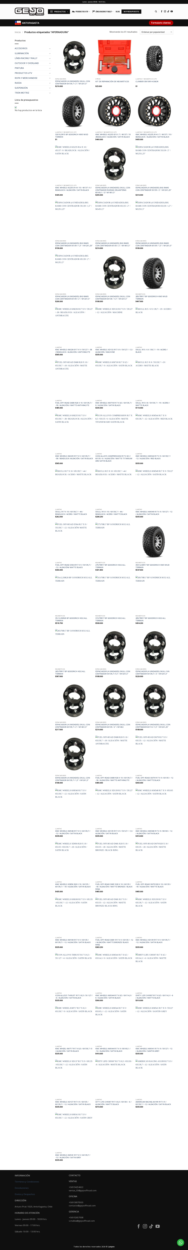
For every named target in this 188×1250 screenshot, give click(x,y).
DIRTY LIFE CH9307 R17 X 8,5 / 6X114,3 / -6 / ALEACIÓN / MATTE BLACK (154, 996)
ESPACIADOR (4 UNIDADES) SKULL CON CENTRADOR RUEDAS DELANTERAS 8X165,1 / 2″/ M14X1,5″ (112, 190)
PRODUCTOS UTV (82, 11)
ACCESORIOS (21, 48)
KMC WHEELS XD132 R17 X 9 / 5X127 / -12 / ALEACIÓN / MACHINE (114, 350)
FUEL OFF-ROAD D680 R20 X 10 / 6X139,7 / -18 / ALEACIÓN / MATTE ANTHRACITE (73, 404)
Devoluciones (22, 1187)
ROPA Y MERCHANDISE (26, 78)
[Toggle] (50, 48)
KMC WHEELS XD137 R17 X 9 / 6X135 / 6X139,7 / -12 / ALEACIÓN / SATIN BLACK (73, 1103)
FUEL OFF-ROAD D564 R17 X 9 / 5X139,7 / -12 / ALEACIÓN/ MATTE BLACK (73, 566)
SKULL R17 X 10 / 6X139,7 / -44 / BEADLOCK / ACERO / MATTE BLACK (71, 513)
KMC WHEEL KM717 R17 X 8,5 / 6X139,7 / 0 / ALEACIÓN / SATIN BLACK (73, 1049)
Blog (118, 11)
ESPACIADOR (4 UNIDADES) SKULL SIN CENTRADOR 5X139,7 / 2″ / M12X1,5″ (152, 672)
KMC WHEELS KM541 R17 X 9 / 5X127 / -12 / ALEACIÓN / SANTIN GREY (154, 1049)
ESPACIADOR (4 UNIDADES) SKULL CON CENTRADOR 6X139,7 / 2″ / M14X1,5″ (72, 725)
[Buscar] (156, 11)
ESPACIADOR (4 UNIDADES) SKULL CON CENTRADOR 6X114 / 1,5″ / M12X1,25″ (153, 725)
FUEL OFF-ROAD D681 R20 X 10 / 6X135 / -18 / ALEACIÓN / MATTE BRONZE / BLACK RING (113, 886)
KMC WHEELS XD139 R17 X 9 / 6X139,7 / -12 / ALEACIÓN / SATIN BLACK (153, 941)
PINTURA (19, 68)
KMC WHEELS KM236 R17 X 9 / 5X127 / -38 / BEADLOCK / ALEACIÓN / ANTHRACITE (73, 350)
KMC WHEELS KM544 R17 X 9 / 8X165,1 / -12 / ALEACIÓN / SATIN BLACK (112, 1049)
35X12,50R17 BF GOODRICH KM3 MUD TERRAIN (152, 566)
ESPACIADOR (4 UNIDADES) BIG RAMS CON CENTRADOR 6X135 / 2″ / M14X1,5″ (112, 244)
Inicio (18, 32)
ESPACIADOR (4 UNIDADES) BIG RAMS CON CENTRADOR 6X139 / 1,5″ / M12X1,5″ (154, 244)
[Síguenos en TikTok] (168, 11)
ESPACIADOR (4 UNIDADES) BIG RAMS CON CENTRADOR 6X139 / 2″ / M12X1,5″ (72, 297)
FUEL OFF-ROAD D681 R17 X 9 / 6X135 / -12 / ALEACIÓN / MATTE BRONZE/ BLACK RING (114, 942)
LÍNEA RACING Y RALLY (104, 11)
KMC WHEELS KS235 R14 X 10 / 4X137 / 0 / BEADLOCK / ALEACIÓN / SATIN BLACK (73, 189)
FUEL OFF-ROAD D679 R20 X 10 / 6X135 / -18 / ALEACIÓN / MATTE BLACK (153, 885)
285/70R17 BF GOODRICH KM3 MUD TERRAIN (151, 297)
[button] (59, 11)
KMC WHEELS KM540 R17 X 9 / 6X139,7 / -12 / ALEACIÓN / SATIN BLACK (72, 832)
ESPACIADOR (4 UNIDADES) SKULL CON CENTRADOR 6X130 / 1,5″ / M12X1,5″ (112, 297)
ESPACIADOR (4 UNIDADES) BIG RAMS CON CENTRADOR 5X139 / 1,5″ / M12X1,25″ (74, 244)
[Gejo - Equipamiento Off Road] (29, 11)
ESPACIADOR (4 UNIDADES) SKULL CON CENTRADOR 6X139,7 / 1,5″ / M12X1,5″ (72, 779)
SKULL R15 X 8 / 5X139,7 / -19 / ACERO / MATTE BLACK (153, 404)
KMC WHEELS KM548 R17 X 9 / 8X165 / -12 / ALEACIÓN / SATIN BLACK (154, 832)
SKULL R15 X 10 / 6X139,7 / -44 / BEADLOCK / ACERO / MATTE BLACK (111, 513)
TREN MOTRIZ (22, 92)
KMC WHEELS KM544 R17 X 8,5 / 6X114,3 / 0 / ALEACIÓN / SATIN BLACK (113, 996)
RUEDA (18, 82)
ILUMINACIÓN (22, 53)
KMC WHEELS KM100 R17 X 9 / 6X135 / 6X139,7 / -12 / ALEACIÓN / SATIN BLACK (73, 941)
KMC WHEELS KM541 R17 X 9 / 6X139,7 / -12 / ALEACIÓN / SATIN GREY (72, 1156)
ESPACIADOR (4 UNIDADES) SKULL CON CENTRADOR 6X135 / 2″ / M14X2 (112, 725)
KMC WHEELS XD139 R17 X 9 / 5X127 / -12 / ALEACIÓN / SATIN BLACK (114, 832)
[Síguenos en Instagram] (165, 11)
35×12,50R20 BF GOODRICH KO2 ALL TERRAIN (71, 619)
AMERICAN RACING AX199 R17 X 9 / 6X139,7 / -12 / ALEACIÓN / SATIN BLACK (153, 1103)
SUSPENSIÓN (21, 87)
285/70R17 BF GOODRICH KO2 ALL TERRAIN (151, 619)
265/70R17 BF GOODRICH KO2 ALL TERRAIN (70, 672)
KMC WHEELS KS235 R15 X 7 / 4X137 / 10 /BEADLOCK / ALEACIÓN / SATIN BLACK (113, 135)
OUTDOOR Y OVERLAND (27, 63)
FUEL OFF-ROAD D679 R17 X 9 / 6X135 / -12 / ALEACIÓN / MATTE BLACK (154, 779)
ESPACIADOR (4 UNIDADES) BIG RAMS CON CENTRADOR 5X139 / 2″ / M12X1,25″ (153, 189)
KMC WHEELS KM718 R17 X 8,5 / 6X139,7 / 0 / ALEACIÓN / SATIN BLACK (113, 404)
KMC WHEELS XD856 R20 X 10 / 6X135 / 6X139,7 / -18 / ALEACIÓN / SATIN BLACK (73, 885)
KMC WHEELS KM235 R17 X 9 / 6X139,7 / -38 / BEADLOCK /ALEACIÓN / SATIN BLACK (74, 457)
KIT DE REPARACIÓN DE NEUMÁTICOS (112, 81)
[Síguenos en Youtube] (172, 11)
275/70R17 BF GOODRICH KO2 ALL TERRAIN (110, 566)
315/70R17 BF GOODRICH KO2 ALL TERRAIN (110, 619)
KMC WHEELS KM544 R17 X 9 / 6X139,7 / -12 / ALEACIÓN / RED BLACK (153, 457)
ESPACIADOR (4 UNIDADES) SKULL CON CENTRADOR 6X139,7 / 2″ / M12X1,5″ (72, 82)
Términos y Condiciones (27, 1181)
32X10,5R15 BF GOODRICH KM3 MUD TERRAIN (71, 135)
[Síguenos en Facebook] (162, 11)
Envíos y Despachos (25, 1194)
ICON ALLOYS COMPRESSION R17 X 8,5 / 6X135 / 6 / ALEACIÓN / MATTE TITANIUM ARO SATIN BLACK (113, 458)
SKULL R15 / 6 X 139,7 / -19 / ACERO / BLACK (152, 350)
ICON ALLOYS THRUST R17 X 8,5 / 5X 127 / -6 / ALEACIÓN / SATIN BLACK (73, 996)
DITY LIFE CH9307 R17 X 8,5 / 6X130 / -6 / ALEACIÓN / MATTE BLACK (113, 1103)
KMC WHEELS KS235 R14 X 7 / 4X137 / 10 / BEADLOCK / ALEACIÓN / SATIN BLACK (154, 135)
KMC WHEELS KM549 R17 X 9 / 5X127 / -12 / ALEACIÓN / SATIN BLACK (154, 513)
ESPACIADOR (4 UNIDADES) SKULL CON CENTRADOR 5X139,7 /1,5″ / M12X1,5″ (112, 672)
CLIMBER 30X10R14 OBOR (147, 81)
